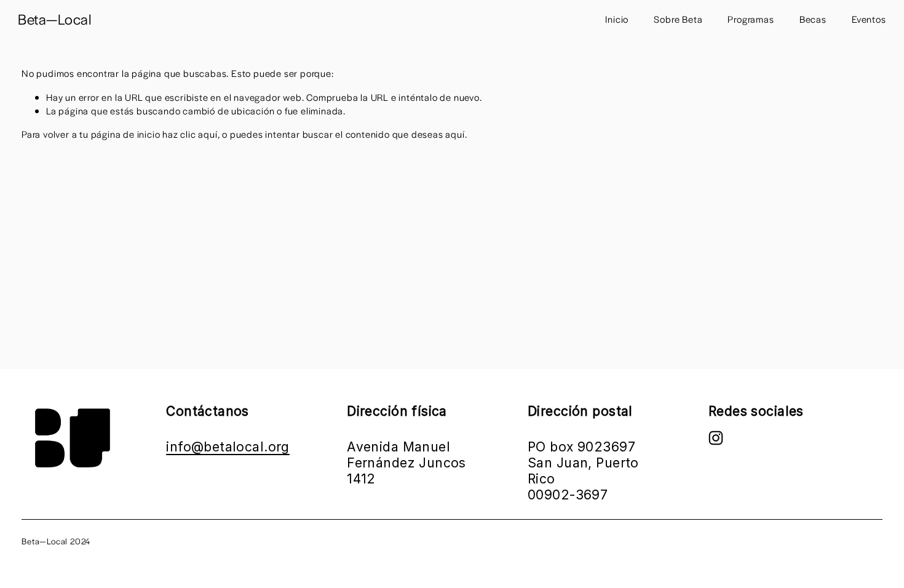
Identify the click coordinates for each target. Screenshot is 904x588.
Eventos (869, 18)
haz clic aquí (189, 133)
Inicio (616, 18)
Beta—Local (55, 19)
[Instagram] (715, 438)
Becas (813, 18)
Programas (751, 18)
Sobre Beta (678, 18)
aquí (454, 133)
